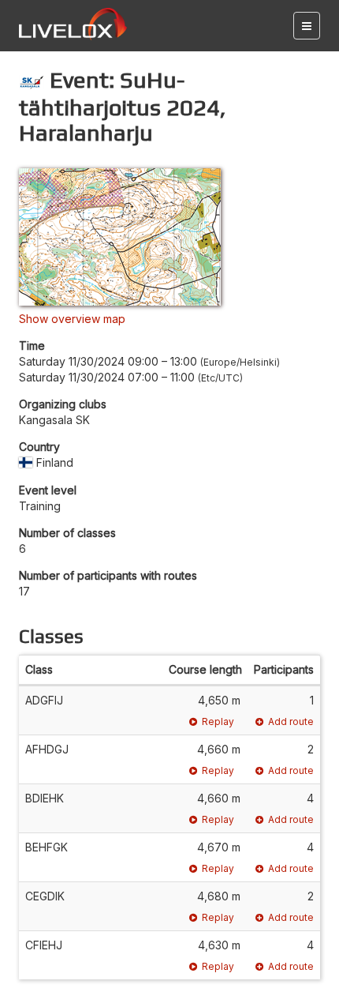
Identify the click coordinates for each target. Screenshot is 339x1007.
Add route (291, 721)
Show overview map (72, 318)
